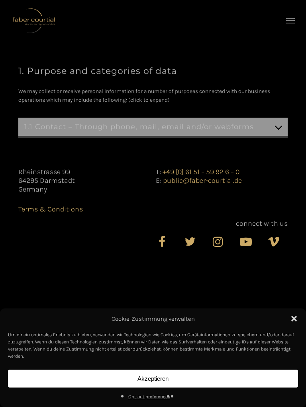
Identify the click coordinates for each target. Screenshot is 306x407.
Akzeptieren (153, 378)
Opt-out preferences (149, 396)
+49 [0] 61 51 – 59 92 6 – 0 (201, 171)
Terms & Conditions (50, 209)
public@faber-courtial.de (202, 180)
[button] (294, 319)
